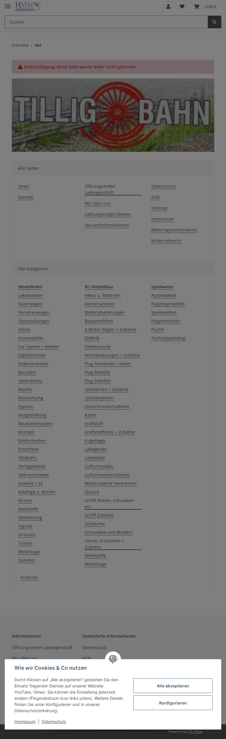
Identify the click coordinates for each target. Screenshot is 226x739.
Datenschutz (54, 721)
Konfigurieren (173, 702)
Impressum (25, 721)
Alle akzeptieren (173, 685)
